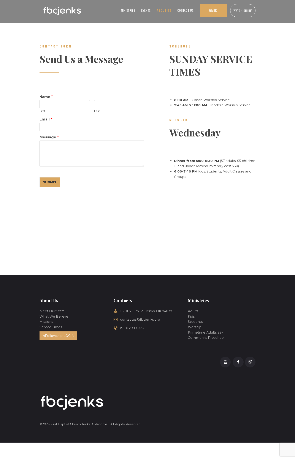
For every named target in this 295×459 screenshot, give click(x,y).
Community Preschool (206, 338)
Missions (46, 322)
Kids (191, 316)
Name (46, 97)
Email (46, 119)
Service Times (51, 327)
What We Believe (54, 316)
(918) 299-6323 (132, 328)
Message (49, 137)
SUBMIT (50, 182)
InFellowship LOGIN (58, 336)
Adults (193, 311)
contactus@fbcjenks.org (140, 319)
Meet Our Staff (52, 311)
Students (195, 322)
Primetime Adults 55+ (205, 332)
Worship (194, 327)
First (42, 111)
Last (97, 111)
